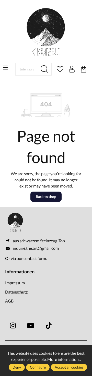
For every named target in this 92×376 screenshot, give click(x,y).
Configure (38, 367)
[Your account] (71, 69)
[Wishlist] (60, 69)
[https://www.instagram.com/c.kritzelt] (12, 325)
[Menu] (5, 67)
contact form (35, 258)
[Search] (45, 69)
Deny (17, 367)
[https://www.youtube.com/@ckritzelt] (30, 325)
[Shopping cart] (83, 69)
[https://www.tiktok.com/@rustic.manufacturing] (48, 325)
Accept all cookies (69, 367)
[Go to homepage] (46, 32)
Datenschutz (16, 291)
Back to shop (46, 196)
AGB (9, 300)
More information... (64, 359)
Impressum (15, 282)
